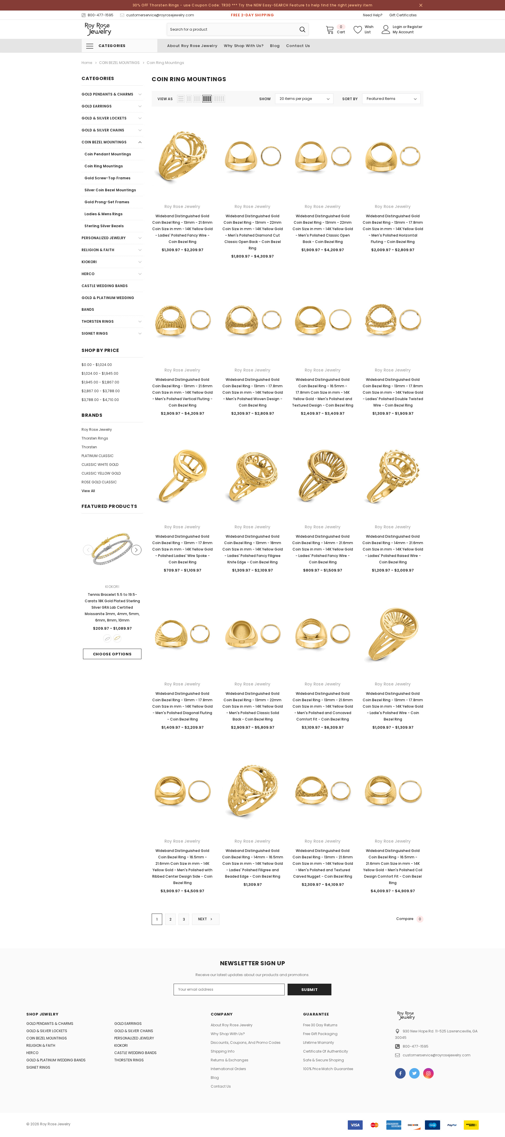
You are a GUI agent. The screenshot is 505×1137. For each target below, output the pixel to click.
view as (165, 98)
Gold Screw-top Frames (107, 178)
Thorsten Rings (95, 438)
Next (203, 918)
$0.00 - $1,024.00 (97, 364)
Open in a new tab (400, 1073)
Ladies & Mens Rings (103, 213)
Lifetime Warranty (318, 1042)
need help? (373, 15)
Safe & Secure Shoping (323, 1060)
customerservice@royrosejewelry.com (437, 1055)
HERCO (88, 273)
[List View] (181, 99)
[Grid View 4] (207, 99)
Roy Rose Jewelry (97, 429)
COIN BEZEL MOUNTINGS (104, 142)
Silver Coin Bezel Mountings (110, 190)
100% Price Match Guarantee (328, 1068)
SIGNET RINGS (95, 333)
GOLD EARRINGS (97, 106)
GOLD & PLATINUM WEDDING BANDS (108, 303)
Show (265, 98)
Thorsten (89, 447)
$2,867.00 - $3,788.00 (101, 390)
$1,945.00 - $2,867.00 (100, 382)
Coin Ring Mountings (103, 166)
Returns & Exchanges (229, 1060)
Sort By (350, 98)
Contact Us (221, 1086)
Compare (408, 918)
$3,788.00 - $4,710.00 (100, 399)
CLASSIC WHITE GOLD (100, 464)
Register (414, 26)
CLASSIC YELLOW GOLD (101, 473)
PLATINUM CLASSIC (98, 455)
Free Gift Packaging (320, 1033)
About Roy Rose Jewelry (231, 1025)
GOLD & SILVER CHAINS (103, 130)
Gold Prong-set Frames (106, 201)
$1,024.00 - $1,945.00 (100, 373)
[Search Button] (302, 29)
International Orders (228, 1068)
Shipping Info (222, 1051)
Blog (215, 1077)
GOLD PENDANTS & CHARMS (107, 94)
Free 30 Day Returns (320, 1025)
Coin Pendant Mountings (107, 154)
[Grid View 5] (219, 99)
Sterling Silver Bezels (104, 225)
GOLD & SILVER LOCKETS (104, 118)
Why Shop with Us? (228, 1033)
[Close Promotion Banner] (420, 5)
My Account (403, 31)
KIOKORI (89, 261)
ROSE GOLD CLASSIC (99, 482)
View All (88, 490)
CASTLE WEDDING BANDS (105, 285)
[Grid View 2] (189, 99)
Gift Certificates (403, 15)
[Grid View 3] (197, 99)
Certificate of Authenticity (325, 1051)
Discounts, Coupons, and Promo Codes (246, 1042)
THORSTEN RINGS (98, 321)
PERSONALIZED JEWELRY (104, 237)
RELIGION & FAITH (98, 249)
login (397, 26)
